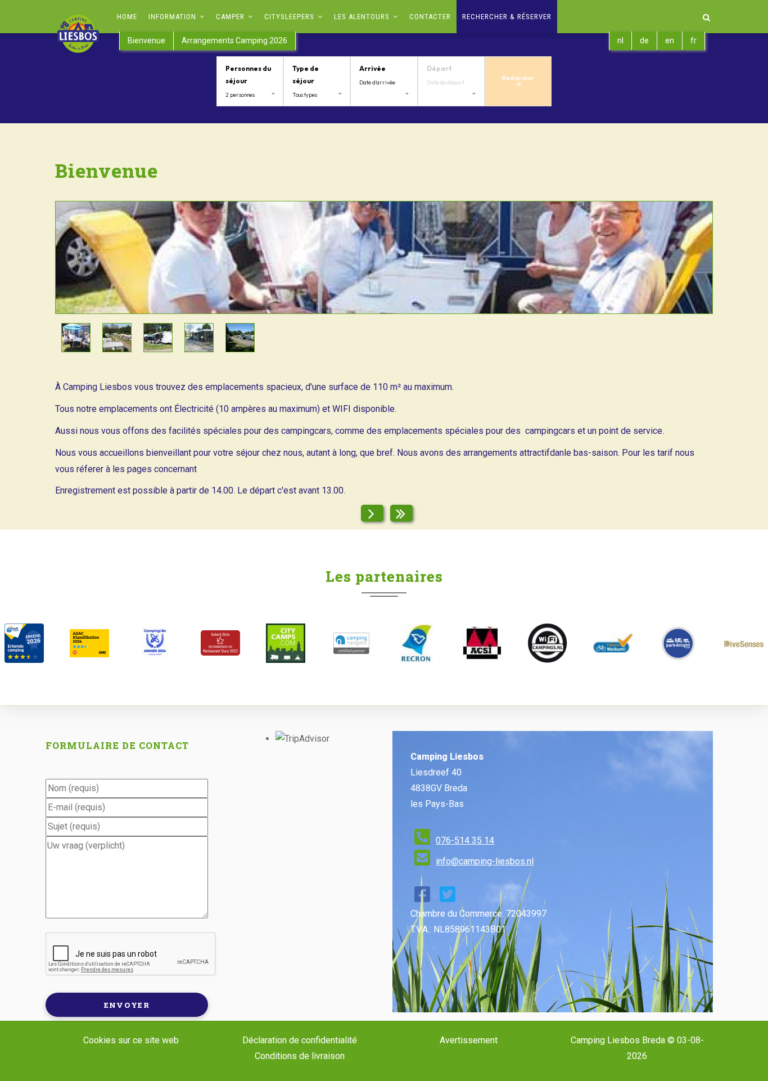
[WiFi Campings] (548, 643)
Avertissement (469, 1040)
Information (173, 16)
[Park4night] (678, 643)
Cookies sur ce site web (131, 1040)
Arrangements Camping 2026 (234, 40)
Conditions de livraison (300, 1056)
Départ (439, 68)
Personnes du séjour (248, 74)
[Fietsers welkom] (613, 643)
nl (620, 40)
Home (127, 16)
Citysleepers (290, 16)
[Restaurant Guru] (220, 643)
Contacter (430, 16)
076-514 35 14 (465, 840)
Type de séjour (305, 74)
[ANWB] (24, 643)
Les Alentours (363, 16)
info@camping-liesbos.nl (485, 861)
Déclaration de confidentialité (299, 1040)
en (669, 40)
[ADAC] (89, 643)
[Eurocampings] (482, 643)
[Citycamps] (286, 643)
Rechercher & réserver (507, 16)
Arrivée (372, 68)
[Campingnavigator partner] (351, 643)
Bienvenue (146, 40)
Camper (231, 16)
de (644, 40)
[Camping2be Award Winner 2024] (155, 643)
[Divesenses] (744, 643)
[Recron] (417, 643)
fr (693, 40)
